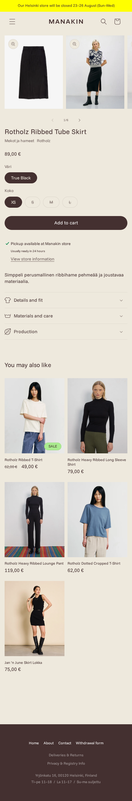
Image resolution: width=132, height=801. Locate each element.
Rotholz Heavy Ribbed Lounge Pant (34, 563)
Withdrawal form (89, 743)
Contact (64, 743)
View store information (32, 259)
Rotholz (43, 140)
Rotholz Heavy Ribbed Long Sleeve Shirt (97, 462)
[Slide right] (79, 120)
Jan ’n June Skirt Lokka (23, 662)
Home (34, 743)
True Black (21, 178)
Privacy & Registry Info (66, 763)
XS (13, 202)
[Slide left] (52, 120)
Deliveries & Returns (66, 755)
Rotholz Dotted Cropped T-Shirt (94, 563)
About (49, 743)
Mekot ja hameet (19, 140)
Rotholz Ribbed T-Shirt (23, 459)
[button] (12, 21)
